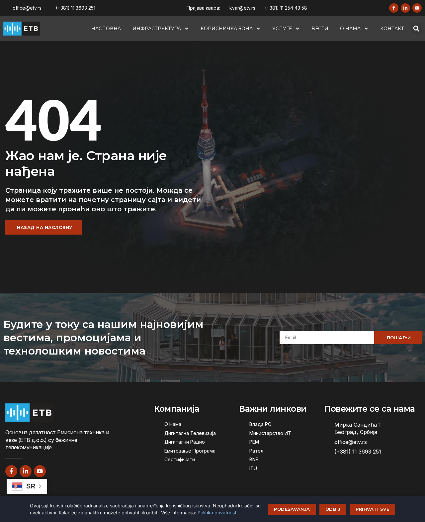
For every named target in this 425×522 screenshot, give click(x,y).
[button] (416, 28)
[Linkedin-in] (405, 8)
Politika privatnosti (217, 512)
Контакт (392, 29)
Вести (319, 29)
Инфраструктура (156, 29)
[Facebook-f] (393, 8)
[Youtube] (417, 8)
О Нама (350, 29)
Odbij (333, 509)
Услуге (282, 29)
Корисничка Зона (227, 29)
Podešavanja (292, 509)
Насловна (106, 29)
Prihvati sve (372, 509)
